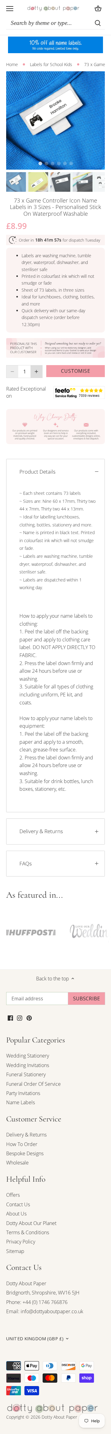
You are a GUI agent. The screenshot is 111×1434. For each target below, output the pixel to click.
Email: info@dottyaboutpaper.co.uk (44, 1311)
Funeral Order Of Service (33, 1084)
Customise (75, 371)
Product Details (37, 471)
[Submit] (98, 23)
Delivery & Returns (41, 831)
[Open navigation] (9, 8)
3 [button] (52, 163)
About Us (16, 1213)
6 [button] (71, 163)
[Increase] (36, 371)
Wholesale (17, 1162)
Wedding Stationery (27, 1055)
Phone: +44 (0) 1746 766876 (37, 1302)
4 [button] (59, 163)
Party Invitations (23, 1093)
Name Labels (20, 1102)
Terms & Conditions (27, 1232)
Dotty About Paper (26, 1283)
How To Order (21, 1144)
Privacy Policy (20, 1241)
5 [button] (65, 163)
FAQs (25, 863)
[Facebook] (10, 1017)
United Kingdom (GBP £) (35, 1338)
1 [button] (40, 163)
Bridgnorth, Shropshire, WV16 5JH (43, 1292)
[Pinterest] (29, 1017)
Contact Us (18, 1204)
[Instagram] (19, 1017)
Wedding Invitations (27, 1065)
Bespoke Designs (24, 1153)
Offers (13, 1195)
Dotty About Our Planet (31, 1223)
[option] (55, 120)
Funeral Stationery (26, 1074)
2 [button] (46, 163)
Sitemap (15, 1251)
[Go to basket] (98, 8)
